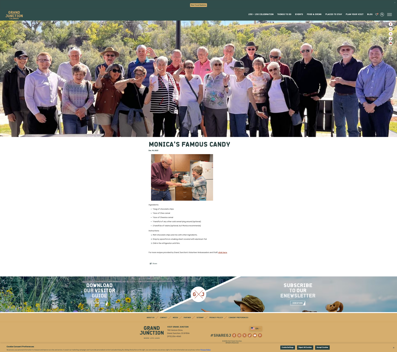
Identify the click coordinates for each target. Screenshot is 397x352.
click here (222, 252)
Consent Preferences (238, 318)
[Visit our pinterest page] (260, 335)
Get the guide (99, 303)
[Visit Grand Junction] (14, 15)
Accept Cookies (322, 347)
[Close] (393, 347)
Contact (163, 318)
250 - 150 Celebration (261, 14)
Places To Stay (333, 14)
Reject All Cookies (305, 347)
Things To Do (284, 14)
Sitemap (200, 318)
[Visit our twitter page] (391, 34)
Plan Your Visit (355, 14)
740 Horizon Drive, (175, 330)
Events (299, 14)
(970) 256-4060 (174, 336)
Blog (369, 14)
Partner (187, 318)
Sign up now (297, 303)
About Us (150, 318)
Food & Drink (314, 14)
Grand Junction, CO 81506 (178, 333)
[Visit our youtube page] (391, 43)
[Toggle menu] (389, 14)
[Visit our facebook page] (391, 24)
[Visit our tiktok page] (391, 38)
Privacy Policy (216, 318)
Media (175, 318)
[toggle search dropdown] (382, 14)
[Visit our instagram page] (391, 29)
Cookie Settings (288, 347)
